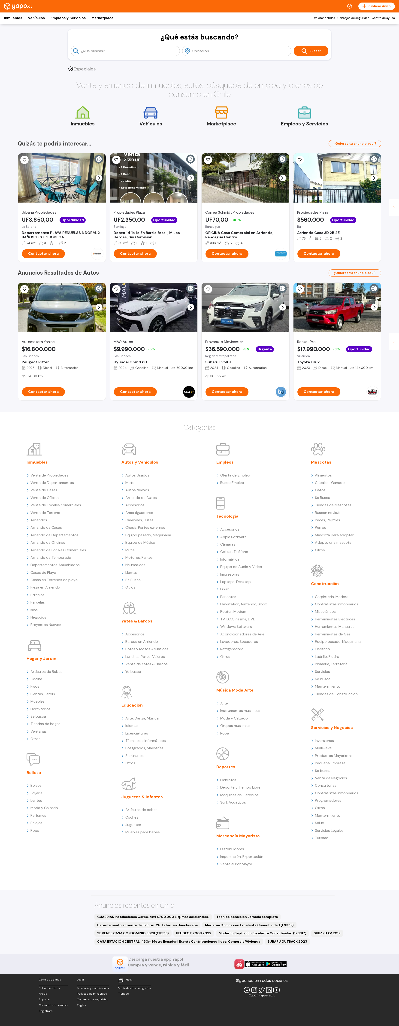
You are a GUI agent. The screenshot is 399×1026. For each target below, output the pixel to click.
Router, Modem (233, 611)
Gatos (320, 490)
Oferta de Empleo (235, 475)
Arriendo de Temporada (50, 557)
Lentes (36, 800)
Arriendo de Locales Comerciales (58, 550)
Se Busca (133, 579)
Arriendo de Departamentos (54, 535)
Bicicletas (228, 779)
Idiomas (131, 725)
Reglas (81, 1005)
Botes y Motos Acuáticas (146, 649)
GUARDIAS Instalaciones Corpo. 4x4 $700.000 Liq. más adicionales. (153, 917)
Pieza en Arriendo (45, 587)
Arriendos (38, 520)
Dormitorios (40, 709)
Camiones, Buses (139, 520)
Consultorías (325, 785)
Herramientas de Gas (333, 634)
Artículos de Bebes (46, 671)
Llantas (131, 572)
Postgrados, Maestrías (144, 748)
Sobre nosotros (49, 988)
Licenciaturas (136, 733)
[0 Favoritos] (208, 289)
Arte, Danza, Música (142, 718)
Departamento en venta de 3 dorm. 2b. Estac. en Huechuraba (147, 925)
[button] (99, 178)
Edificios (37, 594)
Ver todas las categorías (134, 988)
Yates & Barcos (136, 621)
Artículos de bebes (141, 809)
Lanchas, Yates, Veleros (145, 656)
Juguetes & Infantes (142, 797)
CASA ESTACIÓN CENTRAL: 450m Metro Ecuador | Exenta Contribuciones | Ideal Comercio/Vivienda (178, 941)
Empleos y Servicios (68, 18)
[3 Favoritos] (116, 160)
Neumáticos (135, 564)
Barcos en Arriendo (141, 641)
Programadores (328, 800)
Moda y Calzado (44, 807)
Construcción (325, 583)
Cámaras (227, 544)
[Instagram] (254, 990)
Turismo (321, 837)
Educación (132, 705)
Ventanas (38, 731)
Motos (130, 482)
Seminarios (134, 755)
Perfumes (38, 815)
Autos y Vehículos (139, 462)
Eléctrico (322, 649)
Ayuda (43, 994)
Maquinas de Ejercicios (239, 794)
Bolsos (36, 785)
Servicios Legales (329, 830)
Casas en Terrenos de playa (54, 579)
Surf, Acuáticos (233, 802)
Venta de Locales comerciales (55, 505)
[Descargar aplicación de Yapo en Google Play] (276, 964)
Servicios (322, 671)
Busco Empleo (232, 482)
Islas (34, 609)
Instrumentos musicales (240, 710)
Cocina (36, 679)
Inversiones (324, 740)
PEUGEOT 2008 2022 (193, 933)
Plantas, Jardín (42, 694)
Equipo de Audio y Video (241, 566)
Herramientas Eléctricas (335, 619)
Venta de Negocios (331, 778)
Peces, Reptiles (327, 520)
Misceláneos (325, 611)
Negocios (38, 617)
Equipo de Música (140, 542)
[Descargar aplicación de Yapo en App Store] (255, 964)
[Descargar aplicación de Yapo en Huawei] (239, 964)
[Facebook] (247, 990)
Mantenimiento (327, 686)
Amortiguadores (139, 512)
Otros (35, 738)
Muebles (37, 701)
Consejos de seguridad (353, 18)
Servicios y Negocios (332, 727)
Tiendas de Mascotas (333, 505)
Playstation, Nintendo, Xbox (243, 604)
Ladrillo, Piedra (327, 656)
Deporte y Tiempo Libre (240, 787)
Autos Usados (137, 475)
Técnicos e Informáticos (145, 740)
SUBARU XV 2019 (327, 933)
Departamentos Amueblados (55, 564)
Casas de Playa (43, 572)
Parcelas (37, 602)
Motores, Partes (139, 557)
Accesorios (135, 505)
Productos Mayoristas (334, 755)
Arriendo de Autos (141, 497)
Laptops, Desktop (235, 581)
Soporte (44, 999)
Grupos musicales (235, 725)
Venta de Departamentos (52, 482)
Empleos (225, 462)
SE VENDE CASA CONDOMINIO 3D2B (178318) (133, 933)
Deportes (225, 767)
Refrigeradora (231, 649)
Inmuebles (13, 18)
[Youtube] (276, 990)
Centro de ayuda (383, 18)
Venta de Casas (43, 490)
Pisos (34, 686)
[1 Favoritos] (24, 160)
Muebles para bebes (142, 832)
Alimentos (323, 475)
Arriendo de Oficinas (47, 542)
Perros (320, 527)
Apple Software (233, 536)
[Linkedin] (269, 990)
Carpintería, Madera (331, 596)
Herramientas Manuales (334, 626)
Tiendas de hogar (45, 723)
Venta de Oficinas (45, 497)
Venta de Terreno (45, 512)
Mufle (130, 550)
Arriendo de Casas (46, 527)
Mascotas (321, 462)
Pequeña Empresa (330, 763)
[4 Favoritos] (300, 160)
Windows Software (236, 626)
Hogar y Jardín (41, 658)
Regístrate (45, 1011)
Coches (131, 817)
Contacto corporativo (53, 1005)
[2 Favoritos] (208, 160)
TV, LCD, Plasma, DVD (238, 619)
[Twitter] (261, 990)
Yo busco (133, 671)
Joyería (36, 793)
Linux (224, 589)
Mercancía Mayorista (238, 836)
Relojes (36, 822)
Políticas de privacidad (92, 994)
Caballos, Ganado (330, 482)
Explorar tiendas (324, 18)
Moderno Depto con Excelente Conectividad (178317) (262, 933)
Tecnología (227, 516)
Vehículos (36, 18)
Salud (319, 822)
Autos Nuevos (137, 490)
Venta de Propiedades (49, 475)
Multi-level (323, 748)
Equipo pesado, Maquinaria (148, 535)
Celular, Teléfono (234, 551)
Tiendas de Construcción (336, 694)
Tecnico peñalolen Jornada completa (247, 917)
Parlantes (228, 596)
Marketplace (102, 18)
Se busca (38, 716)
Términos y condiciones (93, 988)
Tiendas (123, 994)
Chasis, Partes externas (145, 527)
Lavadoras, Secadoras (239, 641)
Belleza (34, 772)
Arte (224, 703)
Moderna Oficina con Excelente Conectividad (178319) (249, 925)
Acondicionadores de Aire (242, 634)
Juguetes (133, 824)
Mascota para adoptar (334, 535)
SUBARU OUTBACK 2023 (287, 941)
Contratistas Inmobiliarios (336, 604)
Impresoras (229, 574)
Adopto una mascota (333, 542)
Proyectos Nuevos (45, 624)
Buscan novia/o (328, 512)
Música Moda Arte (235, 690)
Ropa (34, 830)
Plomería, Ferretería (331, 664)
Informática (229, 559)
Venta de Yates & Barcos (146, 664)
